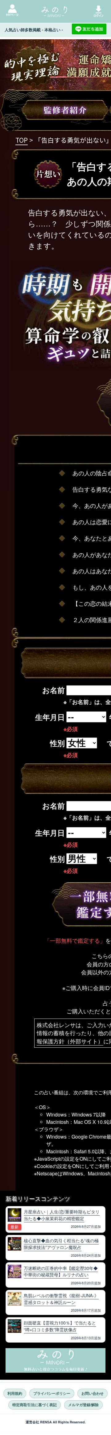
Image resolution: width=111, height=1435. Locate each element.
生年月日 (50, 717)
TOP (21, 140)
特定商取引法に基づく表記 (34, 1404)
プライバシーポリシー (51, 1393)
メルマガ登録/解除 (83, 1404)
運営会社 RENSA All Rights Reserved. (56, 1422)
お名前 (53, 690)
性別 (57, 743)
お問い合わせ (92, 1393)
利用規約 (14, 1393)
